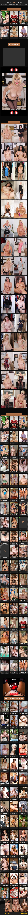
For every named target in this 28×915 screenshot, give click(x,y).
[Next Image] (16, 70)
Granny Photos (14, 2)
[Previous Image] (12, 70)
